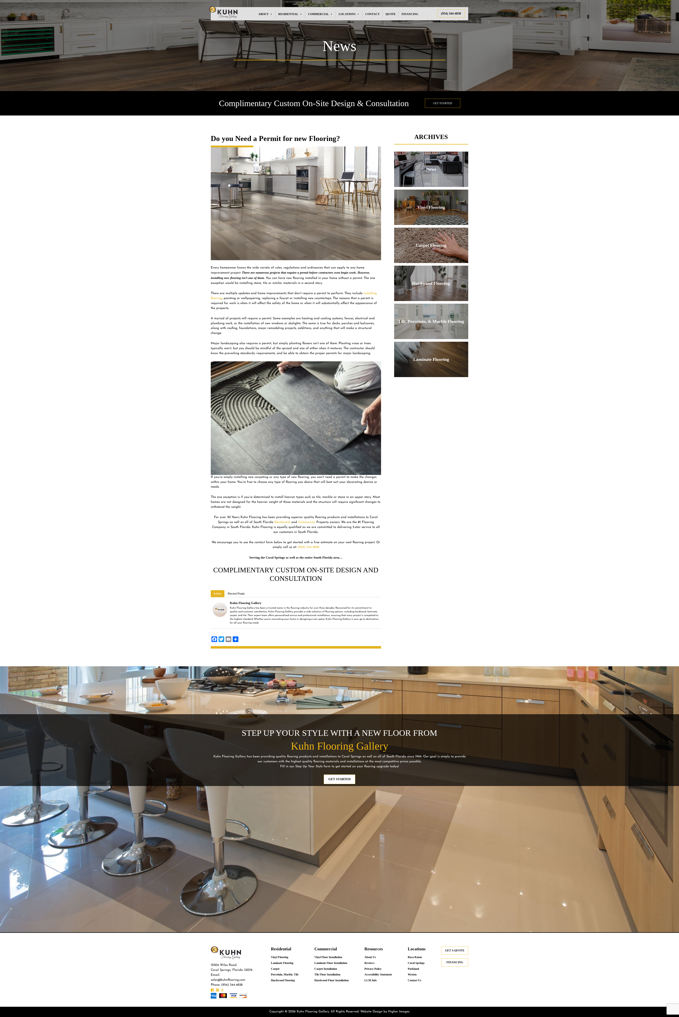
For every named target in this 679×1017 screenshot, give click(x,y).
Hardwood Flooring (283, 980)
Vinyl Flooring (279, 957)
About (263, 14)
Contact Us (414, 980)
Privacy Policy (373, 968)
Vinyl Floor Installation (328, 957)
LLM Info (370, 980)
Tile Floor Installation (327, 974)
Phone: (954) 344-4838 (226, 985)
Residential (282, 522)
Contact (372, 14)
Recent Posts (236, 593)
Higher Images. (399, 1011)
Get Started (442, 103)
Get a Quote (455, 950)
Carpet (275, 968)
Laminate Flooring (282, 962)
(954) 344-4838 (451, 13)
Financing (410, 14)
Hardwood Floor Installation (331, 980)
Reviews (369, 962)
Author (217, 593)
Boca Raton (415, 957)
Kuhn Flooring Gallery (245, 603)
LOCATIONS (347, 14)
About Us (370, 957)
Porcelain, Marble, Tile (284, 974)
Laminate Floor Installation (330, 962)
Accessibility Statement (378, 974)
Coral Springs (416, 962)
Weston (412, 974)
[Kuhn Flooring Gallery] (220, 609)
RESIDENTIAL (288, 14)
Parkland (413, 968)
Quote (390, 14)
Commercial (306, 522)
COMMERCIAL (318, 14)
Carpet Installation (325, 968)
